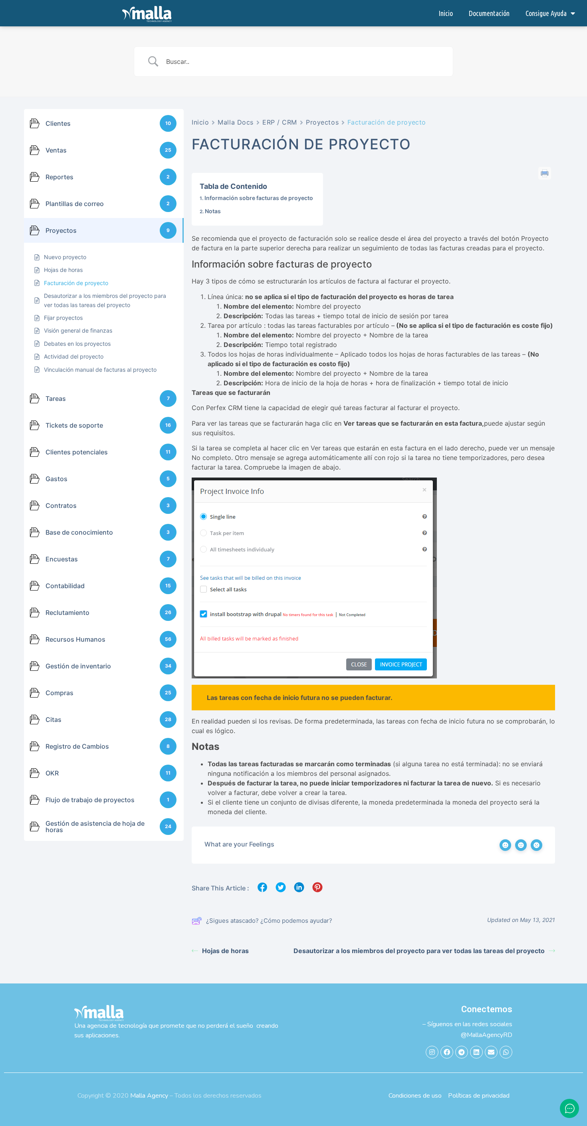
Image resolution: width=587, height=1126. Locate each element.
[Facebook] (446, 1052)
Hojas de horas (225, 951)
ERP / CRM (279, 122)
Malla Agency (149, 1095)
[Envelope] (491, 1052)
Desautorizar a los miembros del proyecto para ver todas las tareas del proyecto (419, 951)
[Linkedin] (476, 1052)
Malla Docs (236, 122)
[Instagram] (432, 1052)
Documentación (489, 13)
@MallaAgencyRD (486, 1035)
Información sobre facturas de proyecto (258, 197)
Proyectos (322, 122)
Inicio (445, 13)
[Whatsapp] (506, 1052)
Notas (213, 211)
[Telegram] (461, 1052)
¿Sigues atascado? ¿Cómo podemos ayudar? (269, 920)
